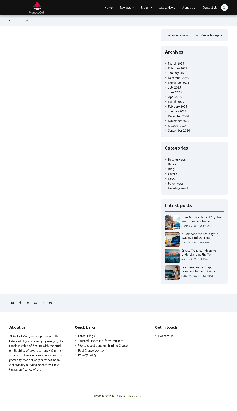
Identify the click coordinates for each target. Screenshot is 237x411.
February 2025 (177, 106)
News (171, 178)
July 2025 (174, 87)
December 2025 (178, 77)
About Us (188, 7)
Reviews (125, 7)
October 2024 (177, 125)
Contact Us (209, 7)
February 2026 (177, 68)
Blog (171, 169)
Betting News (177, 159)
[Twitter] (27, 303)
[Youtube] (12, 303)
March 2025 (176, 101)
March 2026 (176, 63)
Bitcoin (173, 164)
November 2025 (178, 82)
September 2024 (179, 130)
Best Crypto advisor (91, 350)
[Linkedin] (43, 303)
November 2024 (178, 120)
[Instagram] (35, 303)
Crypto (172, 173)
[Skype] (50, 303)
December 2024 (178, 116)
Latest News (167, 7)
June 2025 (175, 92)
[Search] (224, 7)
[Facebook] (20, 303)
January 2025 (177, 111)
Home (109, 7)
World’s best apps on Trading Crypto (103, 345)
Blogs (144, 7)
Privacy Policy (87, 355)
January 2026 (177, 73)
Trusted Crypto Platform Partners (100, 340)
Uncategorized (178, 188)
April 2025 (175, 97)
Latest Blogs (86, 336)
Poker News (176, 183)
